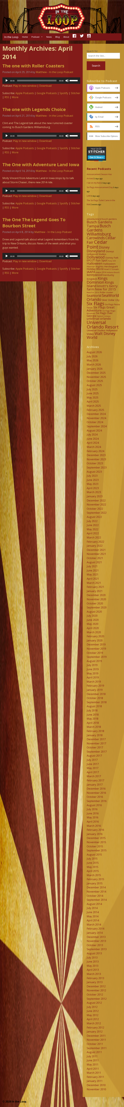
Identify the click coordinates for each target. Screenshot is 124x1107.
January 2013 (95, 982)
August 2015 (94, 854)
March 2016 (94, 826)
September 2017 (97, 751)
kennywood (95, 275)
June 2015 (93, 863)
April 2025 (93, 401)
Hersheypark (111, 266)
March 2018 (94, 727)
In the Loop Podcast (61, 72)
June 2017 (93, 764)
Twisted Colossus (103, 316)
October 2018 (95, 698)
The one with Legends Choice (34, 109)
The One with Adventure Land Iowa (40, 164)
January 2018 (95, 735)
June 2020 (93, 620)
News (49, 36)
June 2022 (93, 525)
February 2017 (95, 780)
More (15, 97)
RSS (7, 97)
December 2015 (96, 838)
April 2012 (93, 1019)
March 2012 (94, 1023)
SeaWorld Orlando (103, 297)
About (66, 36)
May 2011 (92, 1064)
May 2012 (92, 1015)
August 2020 (94, 611)
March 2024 (94, 447)
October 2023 (95, 463)
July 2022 (92, 521)
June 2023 (93, 480)
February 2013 (95, 978)
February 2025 (95, 410)
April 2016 (93, 821)
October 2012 (95, 994)
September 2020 (97, 607)
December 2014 (96, 887)
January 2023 (95, 496)
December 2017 (96, 739)
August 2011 (94, 1052)
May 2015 (92, 867)
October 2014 (95, 896)
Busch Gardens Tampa (99, 224)
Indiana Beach (113, 272)
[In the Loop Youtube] (89, 37)
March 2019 (94, 681)
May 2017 (92, 768)
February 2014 (95, 928)
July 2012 (92, 1007)
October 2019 (95, 653)
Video (90, 334)
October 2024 (95, 422)
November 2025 (96, 377)
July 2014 (92, 908)
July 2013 (92, 957)
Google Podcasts (47, 93)
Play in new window (24, 86)
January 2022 (95, 545)
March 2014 (94, 924)
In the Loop (11, 37)
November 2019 (96, 648)
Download (45, 86)
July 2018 (92, 710)
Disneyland (96, 251)
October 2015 (95, 846)
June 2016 (93, 813)
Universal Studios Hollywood (102, 330)
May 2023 (92, 484)
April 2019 (93, 677)
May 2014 (92, 916)
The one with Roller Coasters (33, 66)
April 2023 (93, 488)
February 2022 (95, 541)
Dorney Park (111, 257)
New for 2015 (105, 289)
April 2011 (93, 1068)
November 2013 (96, 941)
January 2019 (95, 690)
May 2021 (92, 574)
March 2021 (94, 583)
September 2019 (97, 657)
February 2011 (95, 1077)
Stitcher (75, 93)
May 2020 (92, 624)
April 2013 (93, 970)
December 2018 (96, 694)
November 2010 (96, 1089)
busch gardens (109, 219)
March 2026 (94, 364)
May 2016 (92, 817)
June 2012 (93, 1011)
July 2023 (92, 475)
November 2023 (96, 459)
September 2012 (97, 998)
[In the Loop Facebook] (74, 37)
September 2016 (97, 801)
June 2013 (93, 961)
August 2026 (94, 352)
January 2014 (95, 933)
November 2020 (96, 599)
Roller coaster (106, 292)
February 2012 (95, 1027)
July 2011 (92, 1056)
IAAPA (91, 272)
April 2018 (93, 723)
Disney (104, 247)
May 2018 (92, 718)
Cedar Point (97, 244)
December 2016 (96, 788)
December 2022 (96, 500)
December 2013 (96, 937)
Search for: (92, 51)
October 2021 (95, 558)
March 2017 (94, 776)
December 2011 (96, 1036)
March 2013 (94, 974)
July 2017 (92, 760)
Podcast (35, 36)
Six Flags (95, 303)
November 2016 (96, 793)
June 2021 (93, 570)
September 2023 (97, 467)
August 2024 (94, 430)
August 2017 (94, 755)
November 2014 (96, 891)
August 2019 (94, 661)
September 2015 (97, 850)
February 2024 (95, 451)
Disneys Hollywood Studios (100, 253)
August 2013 (94, 953)
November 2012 (96, 990)
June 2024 (93, 438)
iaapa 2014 (101, 272)
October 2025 (95, 381)
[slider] (74, 80)
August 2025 (94, 385)
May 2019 (92, 673)
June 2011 (93, 1060)
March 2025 (94, 406)
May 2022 (92, 529)
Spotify (64, 93)
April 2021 (93, 578)
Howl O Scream (111, 269)
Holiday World (95, 269)
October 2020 (95, 603)
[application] (41, 80)
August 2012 (94, 1003)
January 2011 (95, 1081)
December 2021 (96, 550)
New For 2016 (93, 292)
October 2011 (95, 1044)
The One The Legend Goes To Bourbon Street (33, 223)
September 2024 (97, 426)
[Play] (6, 80)
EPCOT (91, 260)
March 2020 (94, 632)
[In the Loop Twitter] (82, 37)
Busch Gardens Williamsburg (99, 230)
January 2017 (95, 784)
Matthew (41, 72)
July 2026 (92, 356)
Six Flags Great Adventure (101, 308)
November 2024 (96, 418)
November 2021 (96, 554)
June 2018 (93, 714)
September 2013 (97, 949)
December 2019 (96, 644)
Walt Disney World (101, 335)
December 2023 (96, 455)
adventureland (94, 219)
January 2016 (95, 834)
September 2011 (97, 1048)
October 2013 (95, 945)
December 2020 (96, 595)
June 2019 (93, 669)
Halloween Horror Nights (101, 265)
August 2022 (94, 517)
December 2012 (96, 986)
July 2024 (92, 434)
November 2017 (96, 743)
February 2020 (95, 636)
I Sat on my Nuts (94, 182)
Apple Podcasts (25, 93)
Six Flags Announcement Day (100, 187)
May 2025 (92, 397)
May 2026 (92, 360)
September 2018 (97, 702)
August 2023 (94, 471)
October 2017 (95, 747)
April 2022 (93, 533)
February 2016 (95, 830)
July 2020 (92, 615)
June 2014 (93, 912)
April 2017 (93, 772)
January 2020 (95, 640)
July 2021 (92, 566)
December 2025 (96, 373)
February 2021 (95, 587)
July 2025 (92, 389)
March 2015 (94, 875)
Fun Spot (102, 260)
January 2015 (95, 883)
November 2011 (96, 1040)
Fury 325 (112, 260)
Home (25, 36)
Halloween (94, 263)
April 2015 (93, 871)
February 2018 (95, 731)
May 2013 (92, 966)
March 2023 (94, 492)
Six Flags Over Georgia (100, 314)
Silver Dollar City (110, 299)
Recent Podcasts (99, 169)
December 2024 (96, 414)
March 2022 (94, 537)
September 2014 (97, 900)
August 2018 (94, 706)
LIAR (89, 196)
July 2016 (92, 809)
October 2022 (95, 508)
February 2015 (95, 879)
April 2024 (93, 443)
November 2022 (96, 504)
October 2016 (95, 797)
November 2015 (96, 842)
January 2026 (95, 369)
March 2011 (94, 1073)
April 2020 (93, 628)
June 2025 (93, 393)
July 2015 (92, 858)
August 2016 (94, 805)
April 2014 (93, 920)
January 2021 (95, 591)
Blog (57, 36)
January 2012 (95, 1031)
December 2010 (96, 1085)
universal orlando (99, 318)
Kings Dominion (97, 280)
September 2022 (97, 512)
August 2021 (94, 562)
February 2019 (95, 685)
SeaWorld (94, 295)
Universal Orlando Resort (103, 324)
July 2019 (92, 665)
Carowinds (96, 237)
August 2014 (94, 904)
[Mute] (67, 80)
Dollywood (96, 257)
